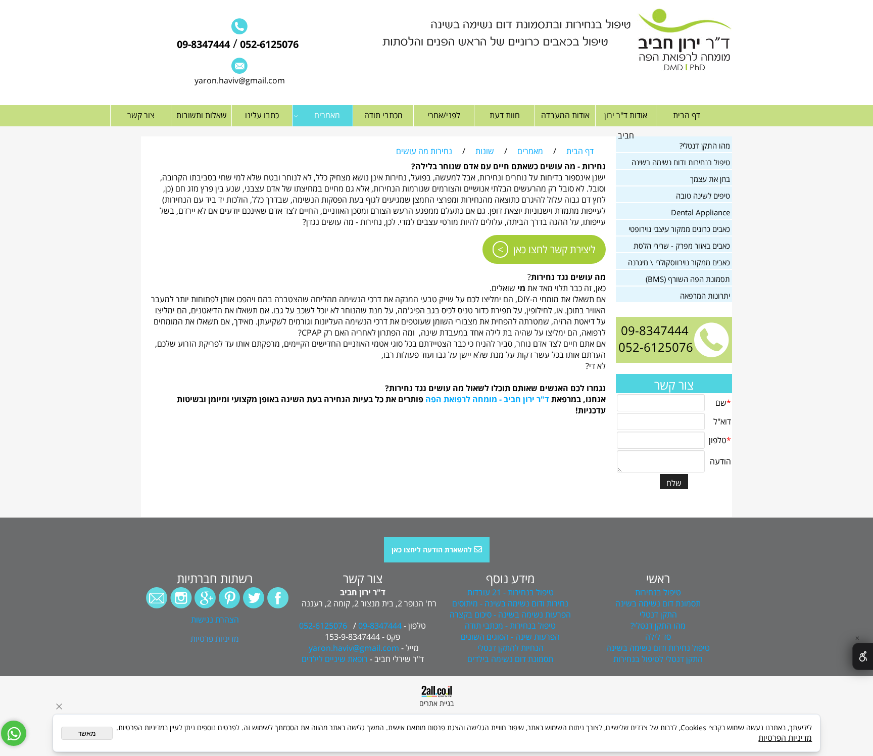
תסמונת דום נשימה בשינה (658, 603)
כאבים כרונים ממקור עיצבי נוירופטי (679, 229)
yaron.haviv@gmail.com (240, 80)
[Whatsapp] (13, 733)
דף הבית (686, 115)
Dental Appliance (700, 212)
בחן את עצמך (710, 179)
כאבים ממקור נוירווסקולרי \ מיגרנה (679, 262)
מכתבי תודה (383, 115)
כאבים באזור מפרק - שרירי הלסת (682, 246)
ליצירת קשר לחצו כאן (554, 249)
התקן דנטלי (658, 614)
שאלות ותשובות (201, 115)
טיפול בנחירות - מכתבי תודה (510, 625)
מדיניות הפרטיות (785, 737)
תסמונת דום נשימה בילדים (510, 659)
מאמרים (327, 115)
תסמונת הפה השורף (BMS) (688, 279)
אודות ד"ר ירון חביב (625, 125)
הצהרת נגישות (215, 619)
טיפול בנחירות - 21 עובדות (510, 592)
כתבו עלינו (262, 115)
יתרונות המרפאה (705, 296)
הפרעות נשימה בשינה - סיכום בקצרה (510, 614)
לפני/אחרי (443, 115)
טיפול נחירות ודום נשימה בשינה (658, 647)
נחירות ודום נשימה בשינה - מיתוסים (510, 603)
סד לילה (658, 636)
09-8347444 (203, 44)
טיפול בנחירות (658, 592)
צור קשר (141, 115)
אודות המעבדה (565, 115)
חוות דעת (505, 115)
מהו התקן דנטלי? (705, 145)
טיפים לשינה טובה (703, 196)
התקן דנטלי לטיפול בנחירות (658, 659)
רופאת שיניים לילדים (335, 659)
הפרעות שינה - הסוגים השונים (510, 636)
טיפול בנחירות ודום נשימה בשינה (681, 162)
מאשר (87, 733)
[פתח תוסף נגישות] (862, 656)
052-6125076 (268, 44)
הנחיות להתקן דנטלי (510, 647)
